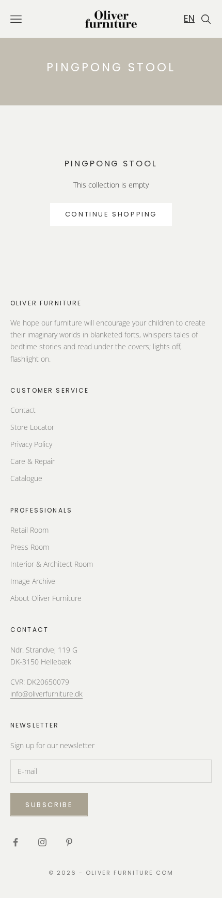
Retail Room (29, 530)
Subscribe (49, 805)
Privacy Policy (31, 444)
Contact (23, 410)
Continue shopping (111, 214)
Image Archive (32, 581)
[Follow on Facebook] (15, 842)
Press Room (29, 547)
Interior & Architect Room (51, 564)
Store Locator (32, 427)
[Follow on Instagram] (42, 842)
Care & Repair (32, 461)
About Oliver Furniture (46, 598)
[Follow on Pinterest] (69, 842)
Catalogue (26, 478)
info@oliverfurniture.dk (46, 694)
